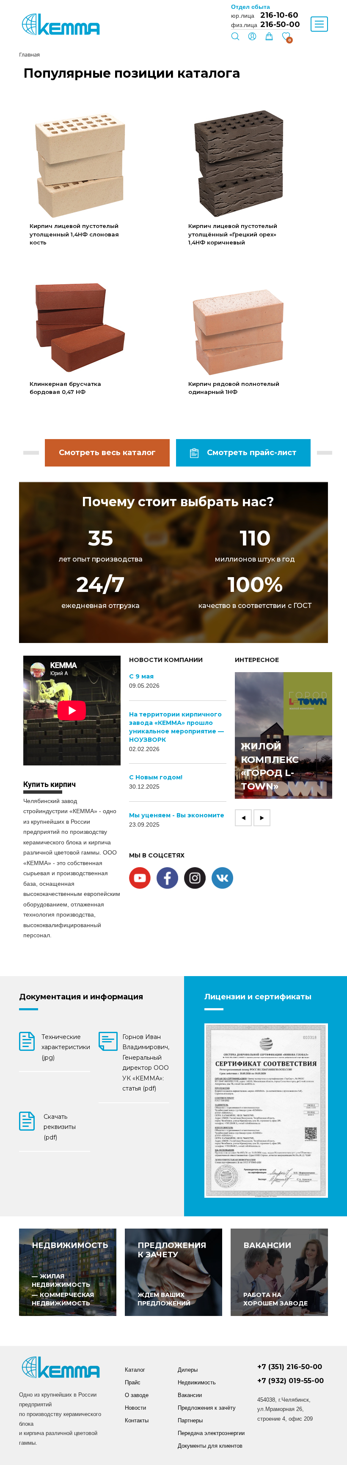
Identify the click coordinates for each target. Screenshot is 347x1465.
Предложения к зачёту (207, 1408)
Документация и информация (81, 996)
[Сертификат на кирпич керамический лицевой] (266, 1110)
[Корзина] (269, 38)
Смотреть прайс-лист (252, 452)
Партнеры (190, 1420)
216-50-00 (280, 24)
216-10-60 (279, 15)
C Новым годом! (155, 777)
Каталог (135, 1370)
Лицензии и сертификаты (257, 996)
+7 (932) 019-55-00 (290, 1381)
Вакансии (190, 1395)
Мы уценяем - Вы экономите (176, 815)
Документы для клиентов (210, 1446)
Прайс (132, 1382)
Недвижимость (197, 1382)
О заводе (137, 1395)
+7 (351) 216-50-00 (289, 1367)
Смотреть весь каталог (107, 452)
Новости (135, 1408)
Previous (243, 817)
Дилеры (188, 1370)
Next (261, 817)
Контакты (137, 1420)
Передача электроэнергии (211, 1433)
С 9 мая (141, 676)
